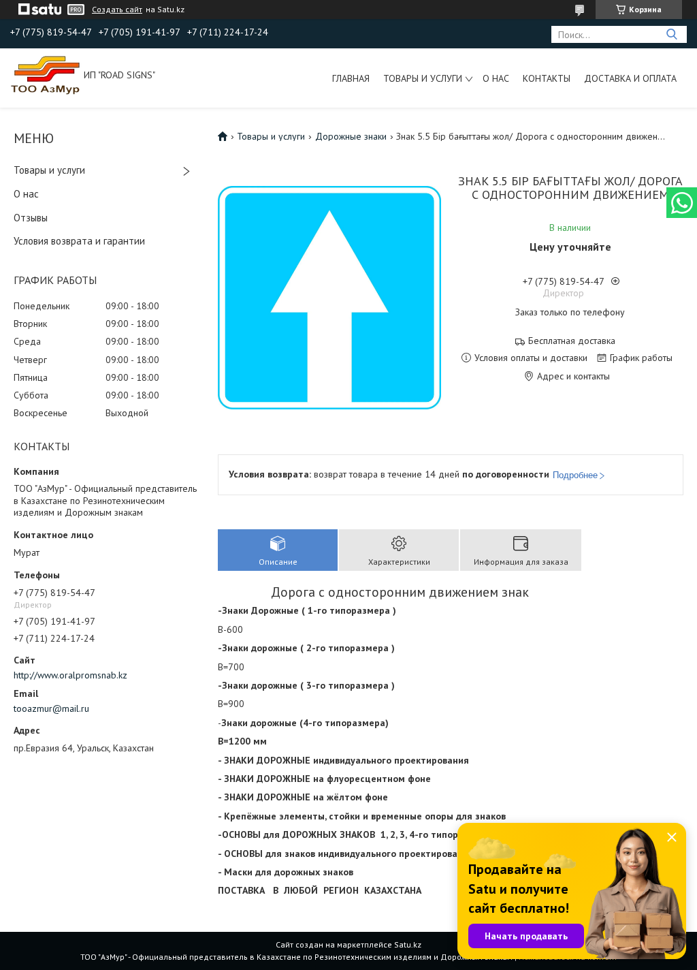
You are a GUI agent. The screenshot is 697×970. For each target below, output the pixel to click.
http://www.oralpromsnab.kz (70, 675)
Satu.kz (407, 944)
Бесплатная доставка (571, 341)
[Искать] (671, 34)
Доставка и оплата (630, 78)
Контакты (546, 78)
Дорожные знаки (351, 136)
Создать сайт (117, 9)
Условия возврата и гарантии (79, 240)
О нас (496, 78)
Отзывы (31, 217)
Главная (351, 78)
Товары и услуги (422, 78)
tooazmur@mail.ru (51, 708)
